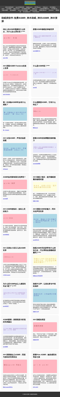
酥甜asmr (35, 127)
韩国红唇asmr (42, 10)
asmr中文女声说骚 (23, 10)
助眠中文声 (36, 311)
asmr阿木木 (36, 240)
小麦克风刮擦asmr (44, 8)
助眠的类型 (36, 339)
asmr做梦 (5, 198)
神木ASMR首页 (9, 7)
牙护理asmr (38, 7)
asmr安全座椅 (33, 10)
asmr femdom (6, 94)
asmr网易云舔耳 (26, 8)
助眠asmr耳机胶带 (38, 275)
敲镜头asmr (29, 7)
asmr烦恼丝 (6, 234)
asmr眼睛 (5, 346)
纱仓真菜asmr (26, 11)
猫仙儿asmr (16, 8)
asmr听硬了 (6, 306)
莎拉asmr (51, 10)
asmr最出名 (54, 8)
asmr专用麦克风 (20, 7)
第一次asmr (6, 130)
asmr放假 (8, 8)
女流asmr (5, 169)
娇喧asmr (34, 8)
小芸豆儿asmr (6, 275)
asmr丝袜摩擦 (36, 163)
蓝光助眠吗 (13, 10)
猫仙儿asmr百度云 (8, 387)
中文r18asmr (36, 11)
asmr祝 (35, 87)
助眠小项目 (36, 201)
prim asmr (35, 387)
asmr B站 (5, 57)
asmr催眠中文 (36, 51)
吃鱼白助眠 (5, 10)
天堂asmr (45, 7)
